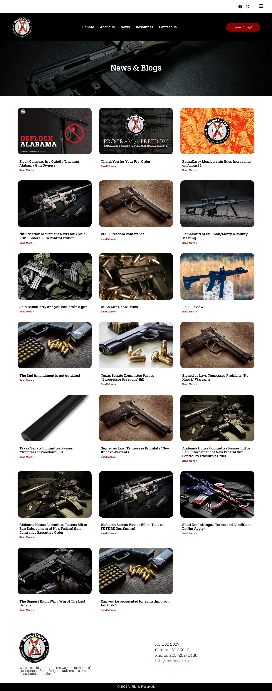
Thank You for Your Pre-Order (125, 161)
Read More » (26, 170)
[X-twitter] (247, 6)
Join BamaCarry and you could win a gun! (53, 307)
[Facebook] (240, 6)
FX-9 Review (193, 307)
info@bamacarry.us (173, 661)
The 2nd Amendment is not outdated (49, 375)
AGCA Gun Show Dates (119, 307)
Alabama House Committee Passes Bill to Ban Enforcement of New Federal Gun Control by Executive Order (216, 452)
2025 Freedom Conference (123, 234)
